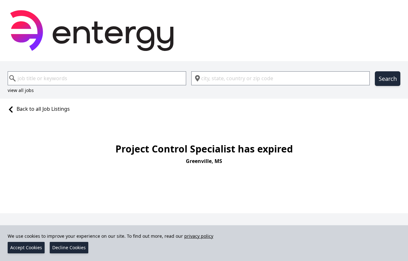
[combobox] (97, 78)
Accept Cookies (26, 247)
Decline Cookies (69, 247)
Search (388, 78)
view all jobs (21, 90)
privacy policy (198, 236)
